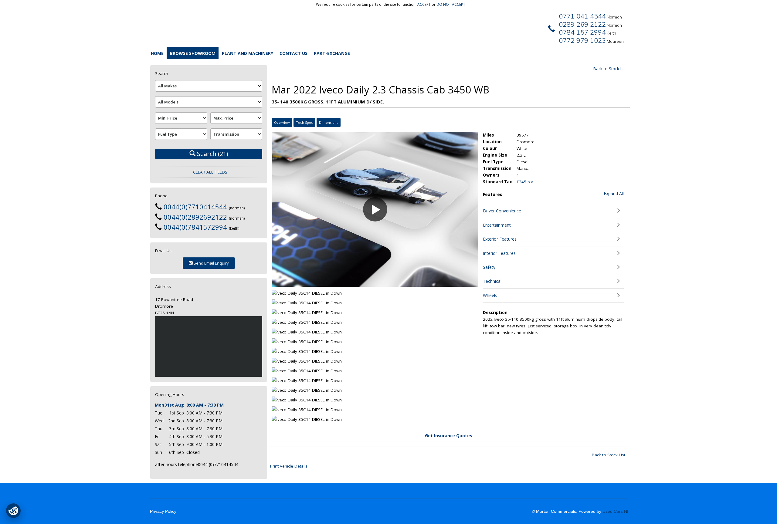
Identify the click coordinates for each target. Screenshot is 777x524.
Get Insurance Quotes (448, 435)
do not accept (450, 4)
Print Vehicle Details (288, 466)
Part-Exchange (332, 53)
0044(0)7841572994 (195, 227)
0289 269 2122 (582, 24)
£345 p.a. (525, 181)
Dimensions (328, 122)
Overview (282, 122)
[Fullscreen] (443, 278)
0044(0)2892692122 (195, 216)
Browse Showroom (192, 53)
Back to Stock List (610, 68)
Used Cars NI (615, 511)
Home (157, 53)
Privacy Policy (163, 511)
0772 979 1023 (582, 40)
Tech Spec (304, 122)
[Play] (282, 278)
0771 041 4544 (582, 16)
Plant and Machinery (247, 53)
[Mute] (433, 278)
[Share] (455, 278)
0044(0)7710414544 (195, 206)
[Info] (466, 278)
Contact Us (293, 53)
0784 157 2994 (582, 32)
